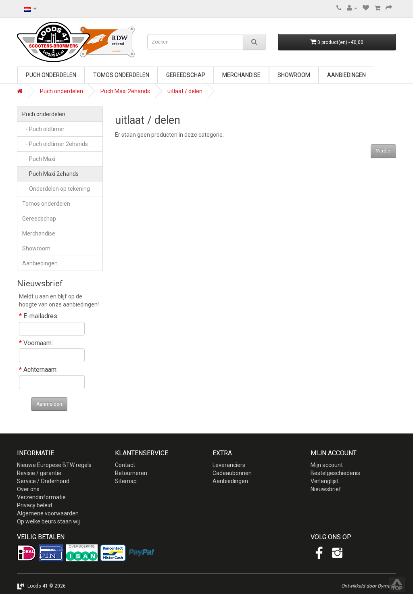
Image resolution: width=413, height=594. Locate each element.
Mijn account (327, 465)
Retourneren (131, 473)
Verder (383, 151)
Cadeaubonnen (232, 473)
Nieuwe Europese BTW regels (54, 465)
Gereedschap (185, 75)
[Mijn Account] (352, 8)
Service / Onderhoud (43, 481)
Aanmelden (49, 404)
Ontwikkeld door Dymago (368, 586)
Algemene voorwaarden (48, 513)
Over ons (28, 489)
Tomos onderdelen (121, 75)
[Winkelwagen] (377, 8)
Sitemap (126, 481)
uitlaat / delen (184, 91)
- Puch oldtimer (43, 129)
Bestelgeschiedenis (335, 473)
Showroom (293, 75)
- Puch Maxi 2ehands (50, 174)
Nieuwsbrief (326, 489)
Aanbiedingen (346, 75)
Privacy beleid (34, 505)
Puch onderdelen (51, 75)
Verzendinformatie (41, 497)
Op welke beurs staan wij (48, 521)
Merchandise (241, 75)
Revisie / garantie (39, 473)
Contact (125, 465)
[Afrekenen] (389, 8)
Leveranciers (229, 465)
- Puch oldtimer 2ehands (55, 144)
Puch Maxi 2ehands (125, 91)
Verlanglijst (325, 481)
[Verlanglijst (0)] (366, 8)
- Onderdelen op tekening (56, 188)
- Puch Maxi (38, 159)
